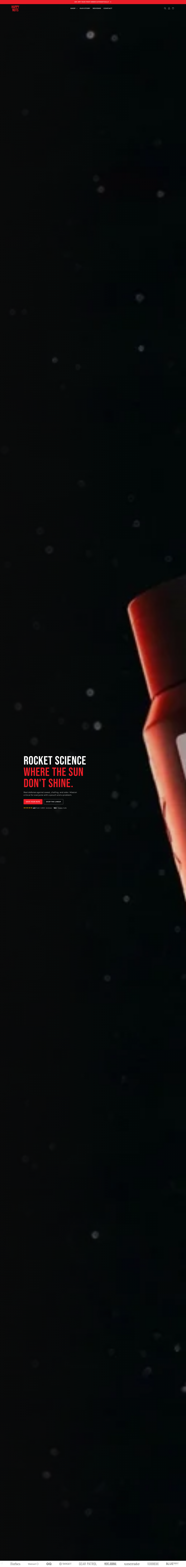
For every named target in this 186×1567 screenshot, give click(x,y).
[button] (165, 8)
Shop (72, 8)
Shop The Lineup (53, 801)
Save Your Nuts (33, 801)
